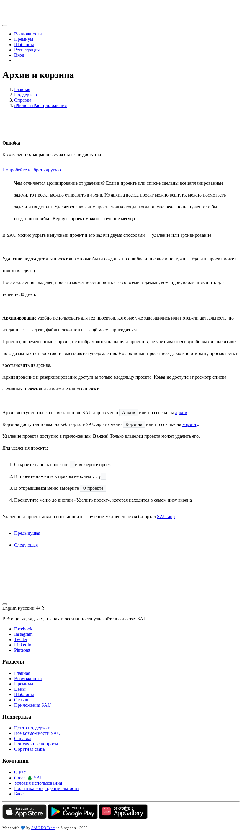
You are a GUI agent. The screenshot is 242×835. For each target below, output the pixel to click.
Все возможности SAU (37, 733)
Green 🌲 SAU (29, 777)
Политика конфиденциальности (46, 788)
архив (181, 412)
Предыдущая (27, 533)
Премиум (23, 39)
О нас (20, 772)
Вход (19, 55)
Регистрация (27, 49)
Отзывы (22, 699)
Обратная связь (29, 749)
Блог (19, 793)
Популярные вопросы (36, 743)
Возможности (28, 33)
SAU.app (166, 516)
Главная (22, 89)
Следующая (26, 544)
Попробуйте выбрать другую (31, 169)
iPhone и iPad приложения (40, 105)
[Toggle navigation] (4, 25)
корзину (190, 424)
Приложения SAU (32, 705)
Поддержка (25, 94)
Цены (20, 689)
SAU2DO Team (43, 828)
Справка (22, 100)
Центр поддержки (32, 727)
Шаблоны (24, 44)
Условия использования (38, 783)
